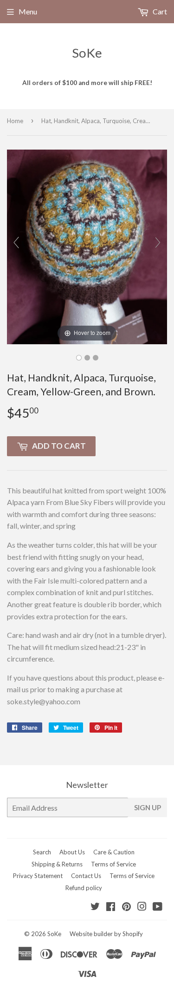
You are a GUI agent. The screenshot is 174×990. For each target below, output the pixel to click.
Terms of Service (113, 864)
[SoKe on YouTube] (157, 907)
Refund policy (83, 888)
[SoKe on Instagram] (142, 907)
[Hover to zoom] (87, 246)
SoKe (87, 52)
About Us (72, 852)
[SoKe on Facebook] (111, 907)
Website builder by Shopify (106, 934)
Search (42, 852)
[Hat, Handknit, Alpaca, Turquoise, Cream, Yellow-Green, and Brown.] (79, 358)
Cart (159, 11)
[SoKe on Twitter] (95, 907)
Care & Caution (114, 852)
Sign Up (147, 807)
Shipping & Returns (57, 864)
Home (15, 121)
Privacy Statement (38, 875)
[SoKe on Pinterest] (126, 907)
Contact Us (86, 875)
